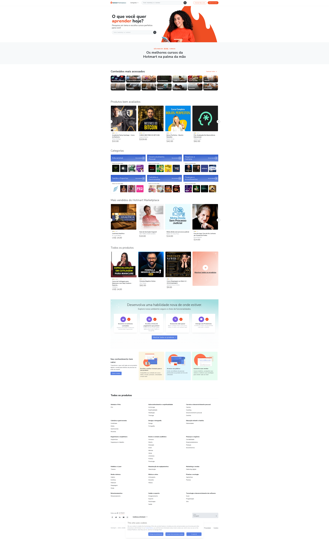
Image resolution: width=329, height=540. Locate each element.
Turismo (113, 469)
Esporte (150, 499)
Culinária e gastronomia (119, 421)
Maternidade (190, 423)
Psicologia (151, 461)
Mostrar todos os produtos (163, 337)
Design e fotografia (154, 421)
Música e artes (153, 474)
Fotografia (151, 426)
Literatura (151, 456)
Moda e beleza (115, 474)
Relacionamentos (116, 493)
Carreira (188, 407)
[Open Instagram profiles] (127, 517)
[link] (118, 79)
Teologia (151, 415)
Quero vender (116, 373)
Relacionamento (115, 496)
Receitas (113, 432)
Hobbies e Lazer (116, 466)
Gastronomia (114, 429)
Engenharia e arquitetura (119, 437)
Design (150, 423)
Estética (113, 480)
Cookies (216, 528)
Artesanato (151, 477)
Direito (150, 442)
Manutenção (152, 469)
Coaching (188, 410)
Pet (112, 407)
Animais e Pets (116, 404)
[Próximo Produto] (218, 119)
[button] (205, 515)
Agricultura (189, 477)
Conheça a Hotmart (139, 517)
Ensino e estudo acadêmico (157, 437)
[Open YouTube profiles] (123, 517)
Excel (187, 496)
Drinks (112, 426)
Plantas (188, 480)
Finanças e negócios (193, 437)
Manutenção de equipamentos (158, 466)
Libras (150, 453)
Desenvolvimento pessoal (194, 413)
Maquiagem (114, 485)
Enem (150, 448)
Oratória (188, 415)
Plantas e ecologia (192, 474)
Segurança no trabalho (117, 442)
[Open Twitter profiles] (116, 517)
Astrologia (151, 407)
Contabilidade (190, 439)
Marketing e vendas (192, 466)
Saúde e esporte (154, 493)
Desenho (151, 480)
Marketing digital (191, 469)
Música (150, 483)
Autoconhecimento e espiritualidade (160, 404)
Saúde (150, 504)
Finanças (188, 445)
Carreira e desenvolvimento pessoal (198, 404)
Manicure (113, 483)
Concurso (151, 439)
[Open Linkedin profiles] (119, 517)
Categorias (133, 3)
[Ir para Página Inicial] (118, 2)
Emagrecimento (153, 496)
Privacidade (207, 528)
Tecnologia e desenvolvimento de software (201, 493)
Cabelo (113, 477)
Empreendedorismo (192, 442)
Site (187, 501)
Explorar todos (210, 71)
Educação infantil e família (195, 421)
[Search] (185, 2)
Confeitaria (114, 423)
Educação (151, 445)
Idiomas (150, 450)
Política (150, 459)
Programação (190, 499)
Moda (112, 488)
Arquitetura (114, 439)
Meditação (151, 413)
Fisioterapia (151, 501)
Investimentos (190, 448)
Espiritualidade (152, 410)
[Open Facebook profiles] (112, 517)
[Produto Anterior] (110, 119)
